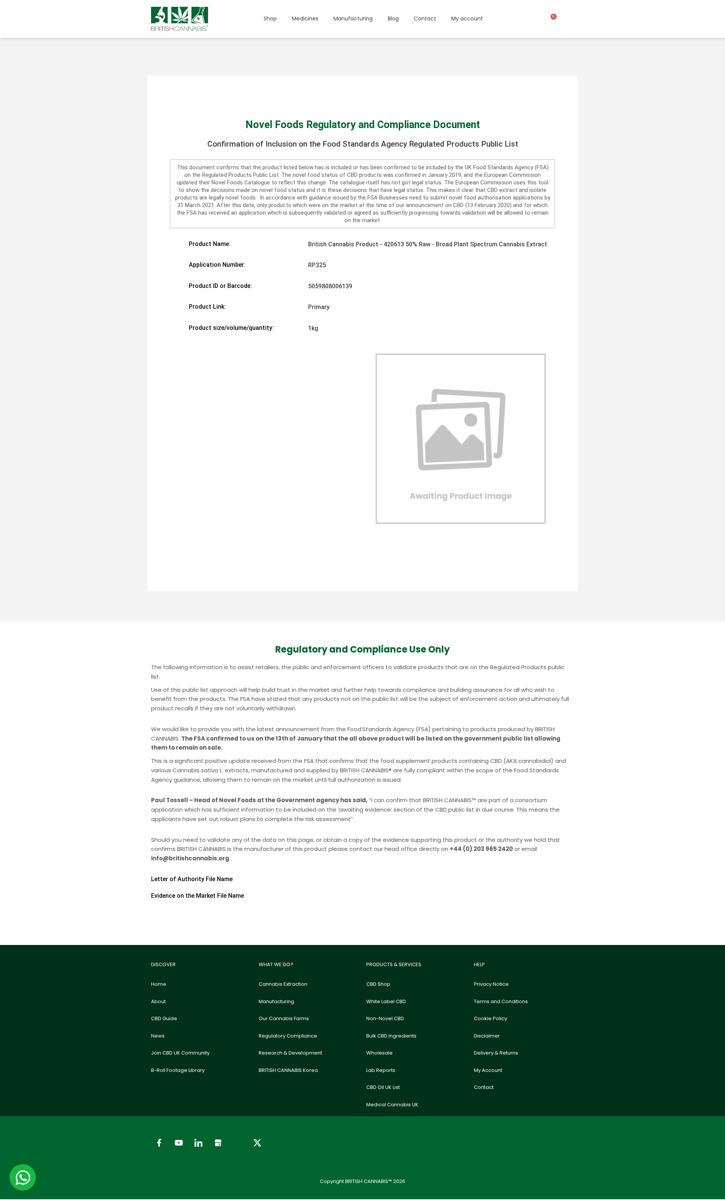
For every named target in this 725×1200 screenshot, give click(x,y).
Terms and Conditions (501, 1001)
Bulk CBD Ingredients (391, 1035)
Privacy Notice (491, 984)
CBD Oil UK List (383, 1087)
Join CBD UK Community (180, 1052)
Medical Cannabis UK (392, 1104)
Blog (393, 18)
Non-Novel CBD (385, 1018)
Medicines (305, 18)
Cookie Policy (490, 1018)
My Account (488, 1070)
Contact (425, 18)
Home (158, 984)
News (158, 1035)
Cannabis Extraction (283, 984)
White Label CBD (386, 1001)
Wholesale (379, 1052)
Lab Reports (380, 1070)
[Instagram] (237, 1143)
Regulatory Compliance (288, 1035)
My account (467, 18)
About (158, 1001)
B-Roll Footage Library (178, 1070)
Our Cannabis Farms (284, 1018)
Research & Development (290, 1052)
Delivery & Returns (496, 1052)
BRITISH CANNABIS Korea (288, 1070)
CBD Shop (378, 984)
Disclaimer (487, 1035)
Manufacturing (353, 18)
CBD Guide (164, 1018)
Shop (270, 18)
